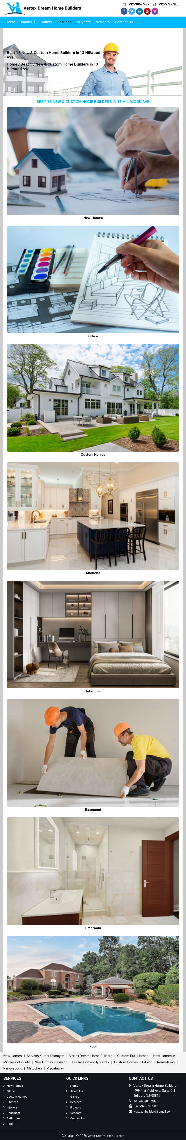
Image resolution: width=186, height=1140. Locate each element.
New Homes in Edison (51, 1062)
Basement (13, 1113)
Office (11, 1091)
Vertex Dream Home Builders (90, 1056)
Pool (10, 1123)
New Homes (12, 1056)
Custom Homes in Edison (133, 1062)
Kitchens (12, 1102)
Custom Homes (17, 1096)
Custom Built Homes (132, 1056)
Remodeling (166, 1062)
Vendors (103, 22)
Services (64, 22)
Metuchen (34, 1068)
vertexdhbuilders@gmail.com (153, 1111)
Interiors (12, 1107)
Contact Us (124, 22)
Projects (84, 22)
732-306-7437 (138, 4)
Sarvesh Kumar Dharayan (45, 1056)
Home (10, 22)
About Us (28, 22)
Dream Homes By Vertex (90, 1062)
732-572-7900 (168, 4)
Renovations (12, 1068)
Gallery (46, 22)
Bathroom (13, 1118)
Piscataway (55, 1068)
